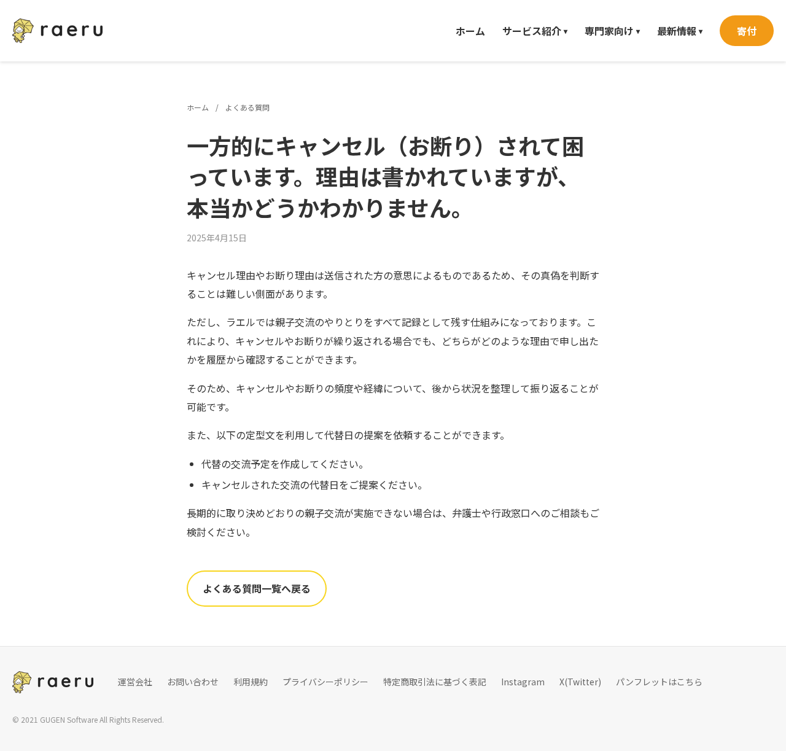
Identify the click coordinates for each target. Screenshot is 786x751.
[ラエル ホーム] (57, 30)
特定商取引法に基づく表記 (434, 681)
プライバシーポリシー (325, 681)
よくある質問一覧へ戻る (257, 588)
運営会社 (135, 681)
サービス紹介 (534, 30)
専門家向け (612, 30)
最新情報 (679, 30)
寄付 (747, 30)
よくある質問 (247, 107)
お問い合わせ (193, 681)
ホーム (470, 30)
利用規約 (250, 681)
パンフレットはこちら (659, 681)
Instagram (523, 681)
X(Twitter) (580, 681)
